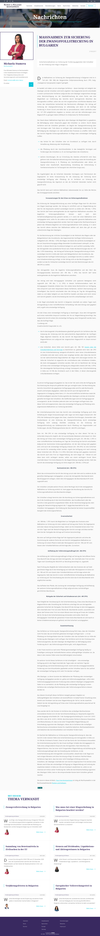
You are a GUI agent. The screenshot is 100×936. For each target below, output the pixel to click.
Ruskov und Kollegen (24, 22)
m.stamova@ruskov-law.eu (15, 80)
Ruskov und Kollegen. (59, 783)
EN (94, 1)
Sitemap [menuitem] (44, 929)
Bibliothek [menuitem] (75, 6)
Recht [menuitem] (59, 6)
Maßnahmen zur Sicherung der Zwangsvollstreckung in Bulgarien (62, 22)
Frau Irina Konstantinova (64, 780)
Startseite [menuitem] (29, 6)
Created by (50, 932)
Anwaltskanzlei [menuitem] (38, 6)
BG (91, 1)
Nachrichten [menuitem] (66, 6)
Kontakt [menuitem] (83, 6)
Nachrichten (36, 22)
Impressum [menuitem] (63, 926)
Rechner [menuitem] (90, 6)
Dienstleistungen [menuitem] (50, 6)
